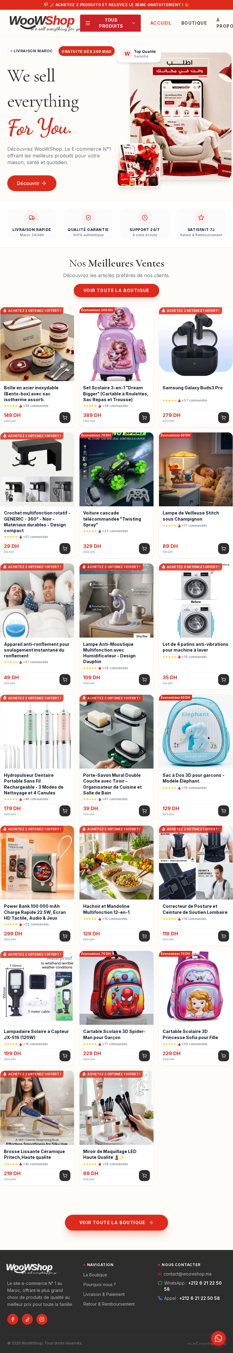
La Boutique (95, 1274)
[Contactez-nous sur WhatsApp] (218, 1338)
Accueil (161, 23)
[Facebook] (12, 1319)
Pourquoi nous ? (99, 1284)
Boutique (194, 23)
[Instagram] (41, 1319)
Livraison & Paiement (104, 1294)
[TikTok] (27, 1319)
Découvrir (28, 183)
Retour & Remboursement (109, 1304)
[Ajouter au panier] (64, 417)
